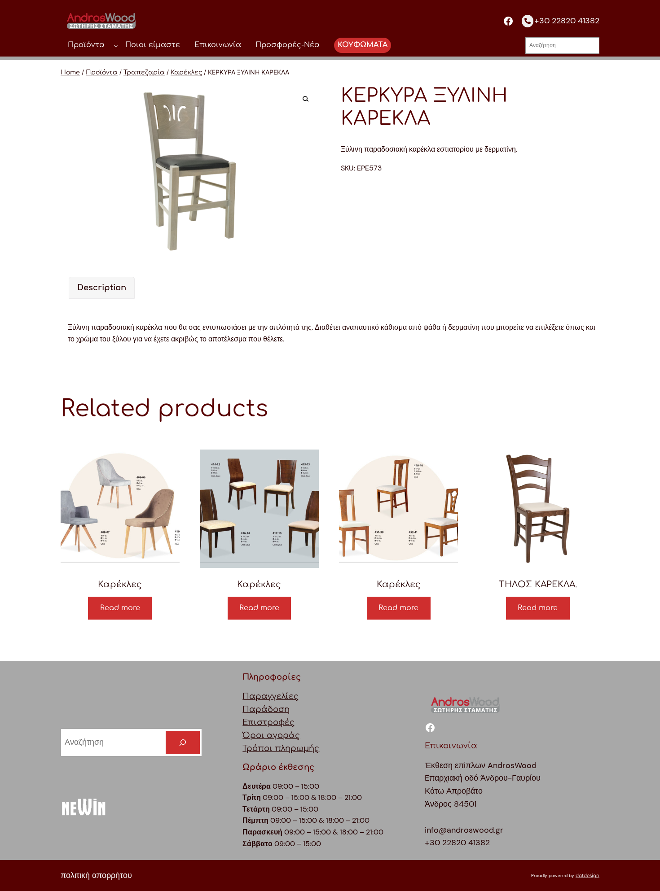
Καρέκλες (186, 72)
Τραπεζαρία (144, 72)
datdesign (587, 875)
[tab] (102, 288)
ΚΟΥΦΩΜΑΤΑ (362, 45)
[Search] (183, 742)
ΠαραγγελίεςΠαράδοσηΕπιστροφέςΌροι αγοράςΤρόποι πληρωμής (280, 722)
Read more (120, 608)
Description (101, 287)
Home (70, 72)
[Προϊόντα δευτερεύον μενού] (116, 45)
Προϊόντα (102, 72)
